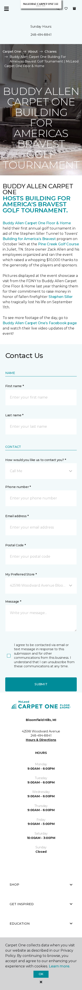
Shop (14, 885)
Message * (13, 601)
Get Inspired (22, 904)
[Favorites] (66, 9)
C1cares (51, 51)
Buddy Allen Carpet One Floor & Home (37, 223)
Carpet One (12, 51)
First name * (14, 386)
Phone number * (18, 486)
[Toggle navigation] (6, 9)
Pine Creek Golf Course (58, 244)
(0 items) (74, 8)
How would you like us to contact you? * (35, 459)
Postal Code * (15, 545)
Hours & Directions (41, 740)
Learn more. (59, 966)
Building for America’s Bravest (29, 239)
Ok (41, 974)
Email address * (17, 516)
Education (20, 924)
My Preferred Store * (21, 574)
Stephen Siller (61, 297)
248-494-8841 (41, 35)
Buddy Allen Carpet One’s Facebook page (40, 323)
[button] (58, 9)
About (33, 51)
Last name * (14, 415)
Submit (41, 684)
